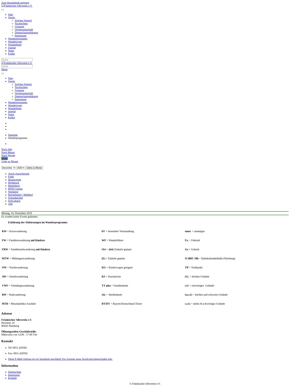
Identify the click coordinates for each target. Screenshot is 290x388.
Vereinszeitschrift (24, 29)
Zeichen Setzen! (23, 20)
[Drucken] (9, 143)
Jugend (12, 47)
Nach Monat (8, 152)
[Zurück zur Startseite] (16, 5)
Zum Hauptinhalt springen (15, 2)
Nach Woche (8, 155)
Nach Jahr (6, 149)
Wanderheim (14, 44)
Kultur (11, 53)
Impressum (20, 35)
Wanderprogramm (17, 38)
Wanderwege (15, 41)
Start (10, 14)
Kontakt (12, 378)
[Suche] (2, 164)
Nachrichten (21, 23)
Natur (11, 50)
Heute (4, 158)
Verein (11, 17)
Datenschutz (14, 372)
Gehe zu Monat (34, 168)
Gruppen (19, 26)
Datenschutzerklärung (26, 32)
